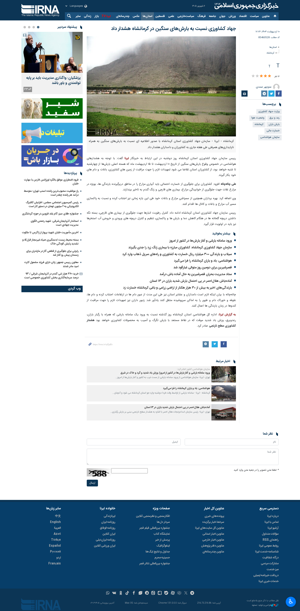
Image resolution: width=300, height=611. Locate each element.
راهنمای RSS (271, 539)
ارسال (92, 483)
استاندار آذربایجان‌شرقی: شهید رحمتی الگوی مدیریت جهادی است (55, 223)
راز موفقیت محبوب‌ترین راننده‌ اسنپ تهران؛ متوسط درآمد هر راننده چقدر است (51, 193)
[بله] (166, 593)
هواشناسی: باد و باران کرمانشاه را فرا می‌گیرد (203, 261)
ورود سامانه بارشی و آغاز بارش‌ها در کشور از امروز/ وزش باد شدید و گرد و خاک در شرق (165, 373)
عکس (136, 16)
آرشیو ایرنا (273, 528)
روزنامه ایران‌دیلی (105, 539)
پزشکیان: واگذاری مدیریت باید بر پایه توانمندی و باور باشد (53, 80)
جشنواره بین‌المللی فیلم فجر (154, 528)
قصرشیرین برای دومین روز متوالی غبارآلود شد (202, 267)
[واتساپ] (108, 593)
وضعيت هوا (257, 118)
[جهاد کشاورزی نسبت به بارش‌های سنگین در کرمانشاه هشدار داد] (161, 86)
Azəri (57, 534)
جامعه (212, 16)
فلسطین (160, 16)
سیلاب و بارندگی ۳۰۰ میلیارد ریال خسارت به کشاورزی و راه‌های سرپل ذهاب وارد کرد (177, 254)
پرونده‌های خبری (214, 516)
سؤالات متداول (270, 534)
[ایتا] (153, 593)
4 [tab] (24, 27)
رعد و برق (274, 118)
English (55, 522)
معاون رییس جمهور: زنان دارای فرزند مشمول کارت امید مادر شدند (51, 264)
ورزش (232, 16)
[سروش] (147, 593)
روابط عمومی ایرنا (269, 545)
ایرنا (246, 6)
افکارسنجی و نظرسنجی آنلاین (153, 516)
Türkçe (56, 539)
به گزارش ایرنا (227, 314)
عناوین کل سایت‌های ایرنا (209, 528)
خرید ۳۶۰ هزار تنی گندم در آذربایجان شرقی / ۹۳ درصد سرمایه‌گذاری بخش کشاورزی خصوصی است (51, 276)
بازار (96, 16)
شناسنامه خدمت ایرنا (267, 551)
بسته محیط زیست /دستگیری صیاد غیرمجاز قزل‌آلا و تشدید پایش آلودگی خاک (50, 242)
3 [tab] (29, 27)
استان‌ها (147, 16)
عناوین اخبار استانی (213, 534)
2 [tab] (33, 27)
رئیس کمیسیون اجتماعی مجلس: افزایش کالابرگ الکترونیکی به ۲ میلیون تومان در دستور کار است (52, 204)
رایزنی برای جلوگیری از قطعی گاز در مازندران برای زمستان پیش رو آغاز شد (52, 253)
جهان (222, 16)
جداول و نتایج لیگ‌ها (158, 551)
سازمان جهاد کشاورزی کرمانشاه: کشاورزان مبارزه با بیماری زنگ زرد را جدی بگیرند (180, 247)
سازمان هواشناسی (270, 137)
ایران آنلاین (109, 534)
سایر (78, 16)
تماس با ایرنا (271, 522)
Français (54, 563)
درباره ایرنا (273, 516)
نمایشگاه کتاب (162, 534)
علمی (171, 16)
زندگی (87, 16)
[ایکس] (186, 593)
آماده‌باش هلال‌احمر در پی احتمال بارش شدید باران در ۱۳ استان (191, 281)
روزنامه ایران (108, 522)
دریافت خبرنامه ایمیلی (266, 575)
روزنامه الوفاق (107, 528)
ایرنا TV (106, 16)
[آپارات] (173, 593)
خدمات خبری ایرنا (269, 581)
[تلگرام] (192, 593)
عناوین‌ (266, 16)
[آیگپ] (159, 593)
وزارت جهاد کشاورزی (269, 111)
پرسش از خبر (162, 539)
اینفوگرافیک (163, 545)
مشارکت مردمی (270, 563)
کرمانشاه (270, 53)
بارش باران (274, 124)
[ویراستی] (140, 593)
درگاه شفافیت (270, 557)
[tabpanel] (52, 63)
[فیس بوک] (134, 593)
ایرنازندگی (109, 516)
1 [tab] (38, 27)
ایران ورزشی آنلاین (104, 545)
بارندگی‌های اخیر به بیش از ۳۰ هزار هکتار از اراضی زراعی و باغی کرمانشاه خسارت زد (177, 288)
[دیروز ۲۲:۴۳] (52, 52)
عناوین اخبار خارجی (213, 539)
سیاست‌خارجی (185, 16)
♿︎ (291, 601)
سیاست (254, 16)
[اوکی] (120, 593)
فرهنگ (201, 16)
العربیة (57, 528)
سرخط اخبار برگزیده (213, 522)
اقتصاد (243, 16)
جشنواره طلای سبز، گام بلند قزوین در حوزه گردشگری (50, 214)
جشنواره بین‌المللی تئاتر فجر (154, 563)
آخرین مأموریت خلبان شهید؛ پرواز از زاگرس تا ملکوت (50, 232)
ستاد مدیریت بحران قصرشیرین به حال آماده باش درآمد (196, 274)
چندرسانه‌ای (122, 16)
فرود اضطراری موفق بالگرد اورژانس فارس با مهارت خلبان (51, 182)
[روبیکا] (179, 593)
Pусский (55, 551)
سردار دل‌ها (163, 522)
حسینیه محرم (162, 557)
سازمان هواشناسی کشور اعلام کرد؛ (193, 369)
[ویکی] (114, 593)
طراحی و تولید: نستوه (261, 605)
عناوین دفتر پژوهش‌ (212, 545)
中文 (58, 516)
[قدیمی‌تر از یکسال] (223, 374)
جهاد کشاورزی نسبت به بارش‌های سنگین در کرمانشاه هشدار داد (173, 29)
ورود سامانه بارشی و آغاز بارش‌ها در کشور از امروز (200, 241)
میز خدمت (273, 569)
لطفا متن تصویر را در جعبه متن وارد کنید (256, 470)
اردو (58, 557)
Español (55, 545)
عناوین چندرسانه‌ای (213, 551)
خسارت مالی (273, 131)
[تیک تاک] (127, 593)
